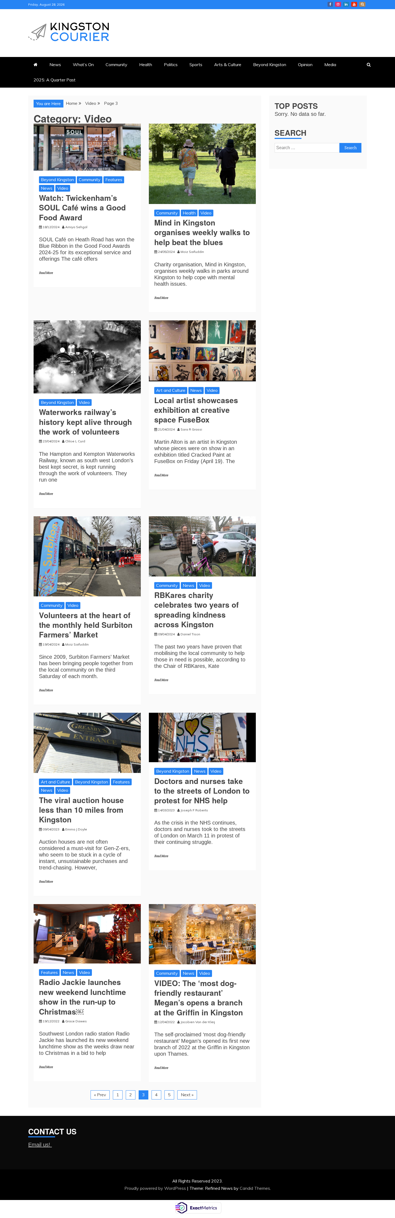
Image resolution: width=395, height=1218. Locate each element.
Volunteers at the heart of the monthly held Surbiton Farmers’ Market (85, 625)
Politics (171, 64)
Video (62, 188)
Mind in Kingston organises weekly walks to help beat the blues (202, 232)
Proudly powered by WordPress (155, 1188)
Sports (195, 64)
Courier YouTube (354, 4)
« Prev (100, 1094)
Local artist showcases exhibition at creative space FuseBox (196, 410)
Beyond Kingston (269, 64)
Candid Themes (255, 1188)
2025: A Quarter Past (55, 80)
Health (145, 64)
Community (116, 64)
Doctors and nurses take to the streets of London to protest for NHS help (202, 790)
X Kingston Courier (362, 4)
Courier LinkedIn (346, 4)
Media (330, 64)
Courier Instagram (338, 4)
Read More (46, 273)
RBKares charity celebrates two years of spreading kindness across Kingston (196, 609)
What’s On (83, 64)
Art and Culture (170, 390)
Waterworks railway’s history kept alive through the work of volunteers (85, 421)
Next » (187, 1094)
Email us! (40, 1145)
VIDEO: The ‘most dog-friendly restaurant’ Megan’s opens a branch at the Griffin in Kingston (198, 997)
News (55, 64)
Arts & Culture (227, 64)
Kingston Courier (330, 4)
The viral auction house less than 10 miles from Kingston (81, 809)
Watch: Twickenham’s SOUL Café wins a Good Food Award (82, 207)
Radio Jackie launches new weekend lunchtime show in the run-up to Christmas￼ (82, 996)
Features (113, 179)
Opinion (305, 64)
